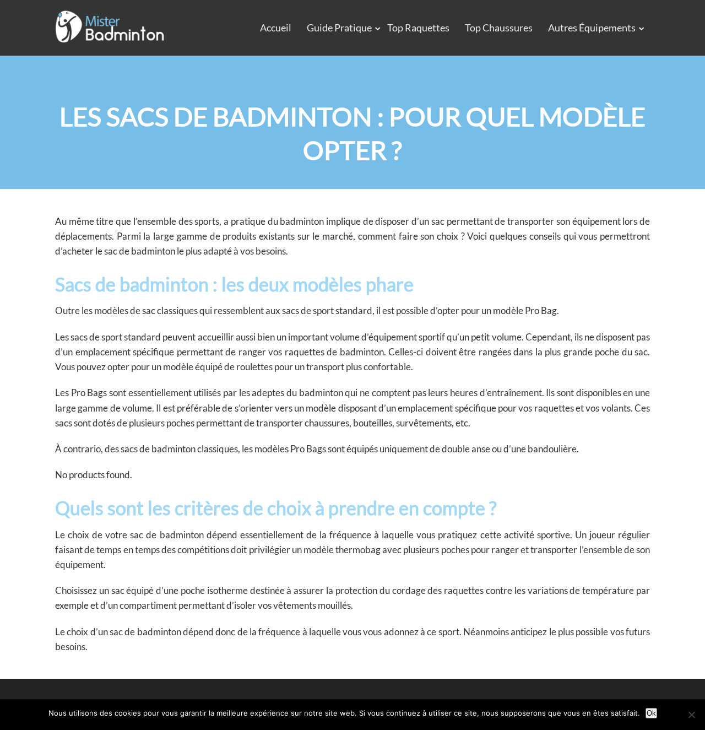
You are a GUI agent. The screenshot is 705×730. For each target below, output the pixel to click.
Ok (651, 713)
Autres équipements (592, 27)
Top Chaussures (499, 27)
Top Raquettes (418, 27)
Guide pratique (339, 27)
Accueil (275, 27)
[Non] (691, 714)
